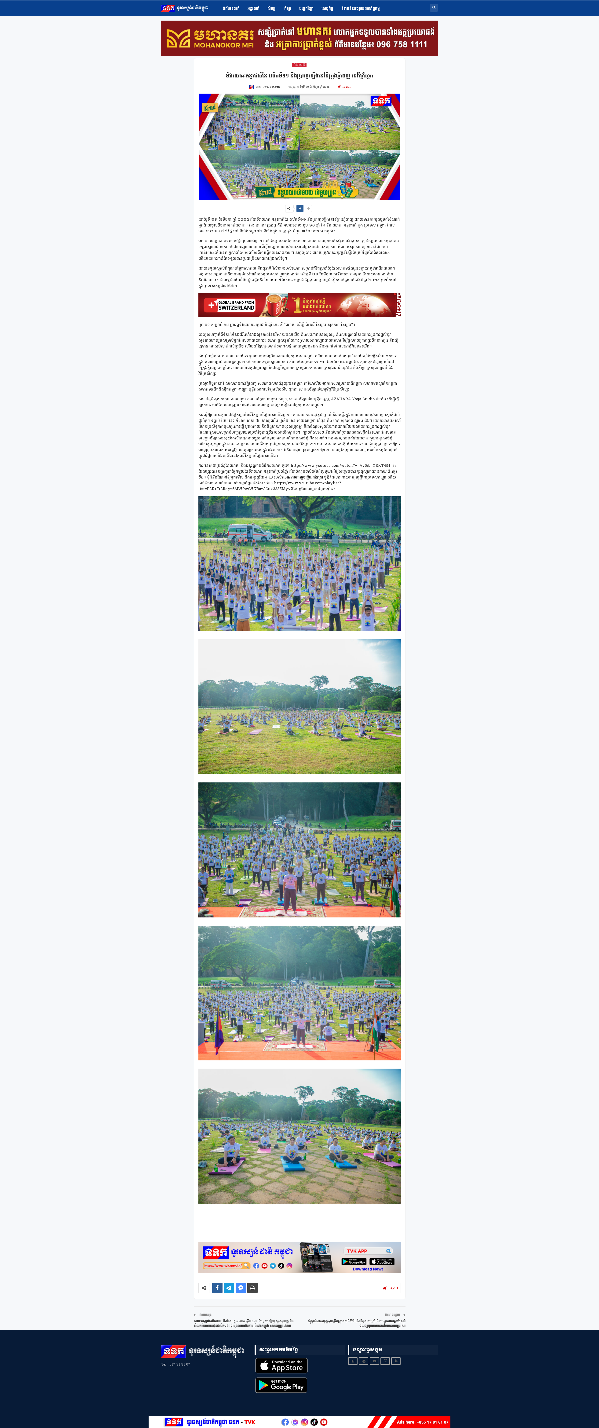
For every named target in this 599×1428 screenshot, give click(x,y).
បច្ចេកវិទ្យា (306, 9)
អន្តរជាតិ (253, 9)
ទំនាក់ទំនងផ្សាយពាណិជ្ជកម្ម (360, 9)
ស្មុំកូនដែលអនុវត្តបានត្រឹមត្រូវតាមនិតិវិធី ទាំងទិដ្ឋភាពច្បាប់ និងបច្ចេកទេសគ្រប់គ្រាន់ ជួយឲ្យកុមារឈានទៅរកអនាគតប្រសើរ (356, 1323)
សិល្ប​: (271, 9)
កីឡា (287, 9)
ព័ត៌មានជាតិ (231, 9)
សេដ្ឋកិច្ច (327, 9)
